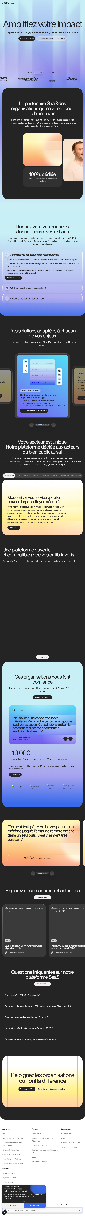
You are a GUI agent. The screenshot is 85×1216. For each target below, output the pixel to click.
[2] (40, 424)
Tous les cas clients (42, 697)
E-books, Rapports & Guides (71, 1142)
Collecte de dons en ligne (11, 1154)
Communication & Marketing (12, 1138)
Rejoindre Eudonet (9, 1177)
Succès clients (66, 1134)
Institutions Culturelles (39, 1162)
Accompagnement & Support (13, 1163)
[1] (36, 424)
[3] (43, 424)
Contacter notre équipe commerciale (51, 38)
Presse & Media (7, 1182)
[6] (48, 424)
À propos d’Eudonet (9, 1173)
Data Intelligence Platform (11, 1159)
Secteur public (37, 1134)
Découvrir (12, 527)
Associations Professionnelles (28, 475)
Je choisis (13, 1205)
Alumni (34, 1157)
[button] (81, 3)
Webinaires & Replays (69, 1147)
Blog (63, 1138)
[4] (45, 424)
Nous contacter (41, 984)
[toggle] (79, 995)
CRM (4, 1134)
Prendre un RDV (26, 38)
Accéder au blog (41, 897)
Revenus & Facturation (10, 1150)
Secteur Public (9, 475)
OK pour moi (34, 1205)
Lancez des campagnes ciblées (33, 410)
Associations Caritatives (49, 475)
